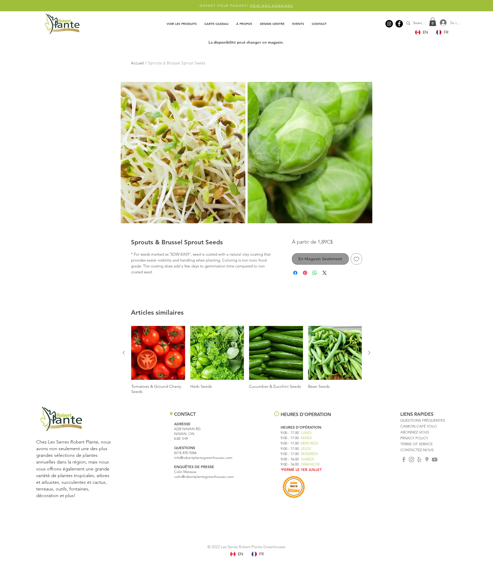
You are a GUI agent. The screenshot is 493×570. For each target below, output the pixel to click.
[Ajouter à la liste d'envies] (356, 259)
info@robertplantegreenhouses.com (203, 457)
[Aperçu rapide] (158, 353)
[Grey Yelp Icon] (419, 459)
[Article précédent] (124, 353)
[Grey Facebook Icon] (403, 459)
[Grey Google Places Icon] (426, 459)
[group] (246, 360)
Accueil (137, 63)
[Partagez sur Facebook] (295, 273)
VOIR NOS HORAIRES (271, 5)
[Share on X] (324, 273)
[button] (182, 23)
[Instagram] (389, 23)
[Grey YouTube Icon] (434, 459)
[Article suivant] (369, 353)
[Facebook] (399, 23)
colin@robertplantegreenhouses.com (204, 476)
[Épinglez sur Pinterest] (305, 273)
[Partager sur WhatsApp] (315, 273)
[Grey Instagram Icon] (411, 459)
